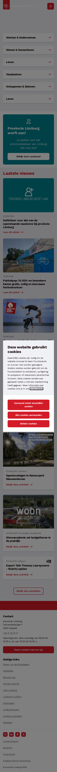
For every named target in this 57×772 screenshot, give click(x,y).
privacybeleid (36, 388)
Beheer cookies (28, 423)
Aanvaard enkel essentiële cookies (28, 405)
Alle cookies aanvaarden (28, 415)
